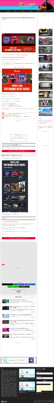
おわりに (13, 139)
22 (51, 388)
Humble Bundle (24, 54)
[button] (24, 287)
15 (51, 387)
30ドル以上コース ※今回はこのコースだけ (19, 138)
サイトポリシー (26, 108)
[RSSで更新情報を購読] (19, 291)
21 (49, 388)
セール (3, 264)
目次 (18, 135)
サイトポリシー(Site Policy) (38, 400)
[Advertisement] (19, 26)
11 (42, 387)
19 (44, 388)
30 (37, 391)
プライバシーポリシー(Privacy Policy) (48, 400)
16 (37, 388)
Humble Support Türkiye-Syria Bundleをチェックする (18, 238)
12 (44, 387)
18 (42, 388)
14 (49, 387)
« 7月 (37, 393)
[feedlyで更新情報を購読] (18, 291)
